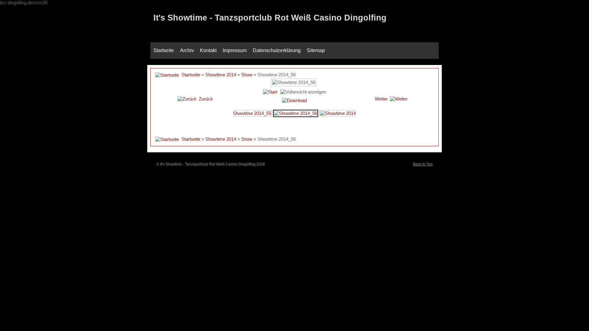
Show (246, 74)
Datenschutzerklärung (277, 50)
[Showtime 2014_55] (249, 113)
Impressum (235, 50)
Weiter (381, 98)
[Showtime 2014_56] (295, 113)
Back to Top (423, 164)
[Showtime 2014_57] (341, 113)
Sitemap (316, 50)
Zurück (206, 98)
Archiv (187, 50)
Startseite (163, 50)
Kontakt (208, 50)
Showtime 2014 (220, 74)
